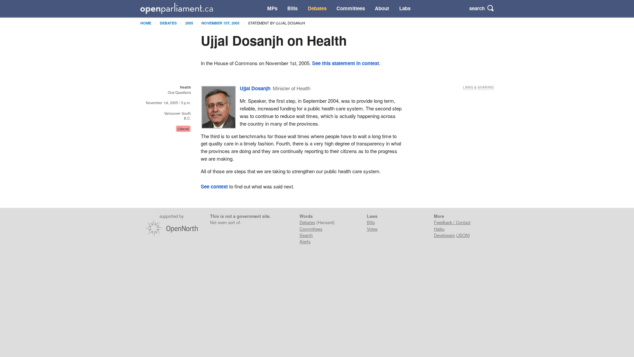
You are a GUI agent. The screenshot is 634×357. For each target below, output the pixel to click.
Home (145, 22)
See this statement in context (345, 63)
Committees (350, 8)
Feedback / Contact (452, 222)
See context (214, 186)
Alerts (304, 241)
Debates (317, 8)
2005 (189, 22)
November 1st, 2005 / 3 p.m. (168, 102)
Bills (292, 8)
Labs (404, 8)
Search (306, 235)
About (382, 8)
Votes (372, 229)
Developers (444, 235)
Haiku (439, 229)
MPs (272, 8)
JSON (463, 235)
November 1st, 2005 (220, 22)
